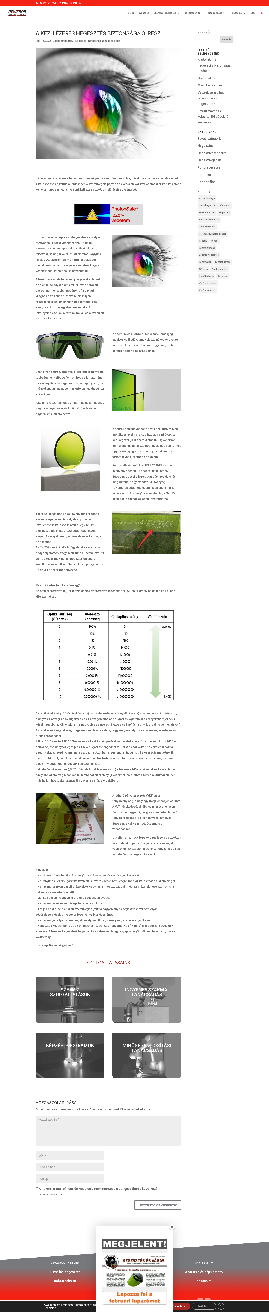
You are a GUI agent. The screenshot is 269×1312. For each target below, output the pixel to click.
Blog (253, 13)
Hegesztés (79, 40)
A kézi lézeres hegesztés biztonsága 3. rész (214, 65)
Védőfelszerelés (207, 283)
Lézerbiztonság (207, 248)
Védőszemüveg (207, 290)
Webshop (144, 13)
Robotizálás (206, 182)
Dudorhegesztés (207, 205)
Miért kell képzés (210, 85)
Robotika (204, 175)
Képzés (215, 241)
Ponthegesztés (209, 167)
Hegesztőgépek (209, 160)
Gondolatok (206, 78)
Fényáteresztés (207, 212)
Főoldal (130, 13)
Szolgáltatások (216, 13)
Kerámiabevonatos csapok (212, 234)
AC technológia (207, 198)
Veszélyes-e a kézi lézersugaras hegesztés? (211, 98)
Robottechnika (192, 13)
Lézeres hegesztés (209, 255)
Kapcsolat (237, 13)
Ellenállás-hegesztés (165, 13)
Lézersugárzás (223, 262)
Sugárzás (222, 276)
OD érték (203, 269)
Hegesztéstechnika (212, 153)
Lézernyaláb (205, 262)
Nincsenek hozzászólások (104, 40)
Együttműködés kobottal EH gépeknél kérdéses (213, 116)
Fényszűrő (225, 205)
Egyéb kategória (62, 40)
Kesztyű (203, 241)
